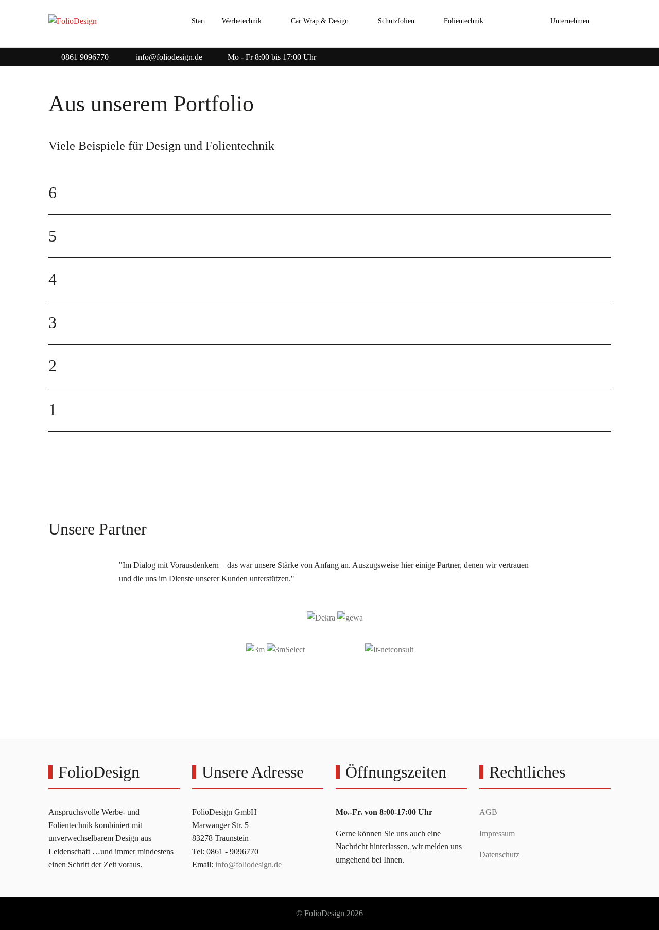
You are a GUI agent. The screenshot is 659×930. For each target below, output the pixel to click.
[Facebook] (583, 54)
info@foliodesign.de (169, 57)
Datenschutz (499, 854)
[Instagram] (605, 54)
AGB (488, 811)
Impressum (497, 833)
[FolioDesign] (72, 21)
